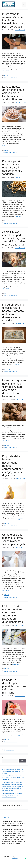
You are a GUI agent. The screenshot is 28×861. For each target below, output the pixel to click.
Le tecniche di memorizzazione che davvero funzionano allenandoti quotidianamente (12, 613)
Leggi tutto (5, 71)
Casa (5, 293)
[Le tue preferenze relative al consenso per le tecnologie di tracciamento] (25, 858)
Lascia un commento (10, 78)
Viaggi (6, 75)
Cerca (4, 758)
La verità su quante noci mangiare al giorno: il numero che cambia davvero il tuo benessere (14, 388)
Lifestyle (6, 445)
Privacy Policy (6, 813)
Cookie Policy (6, 817)
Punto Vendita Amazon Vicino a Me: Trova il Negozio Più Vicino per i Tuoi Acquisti (13, 20)
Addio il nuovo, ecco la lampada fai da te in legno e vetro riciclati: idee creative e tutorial (13, 238)
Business (7, 221)
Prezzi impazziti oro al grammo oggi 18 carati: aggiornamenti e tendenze (12, 167)
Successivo (10, 750)
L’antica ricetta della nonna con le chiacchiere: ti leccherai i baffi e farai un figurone (13, 93)
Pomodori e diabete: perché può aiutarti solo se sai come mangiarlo (14, 686)
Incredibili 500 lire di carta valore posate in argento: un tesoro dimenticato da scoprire (13, 312)
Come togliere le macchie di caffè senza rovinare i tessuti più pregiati (13, 539)
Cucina (6, 150)
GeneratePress (14, 858)
